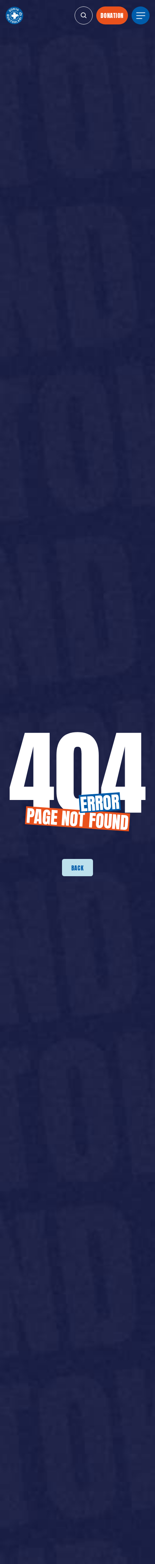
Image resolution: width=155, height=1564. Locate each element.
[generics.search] (84, 15)
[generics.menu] (141, 15)
